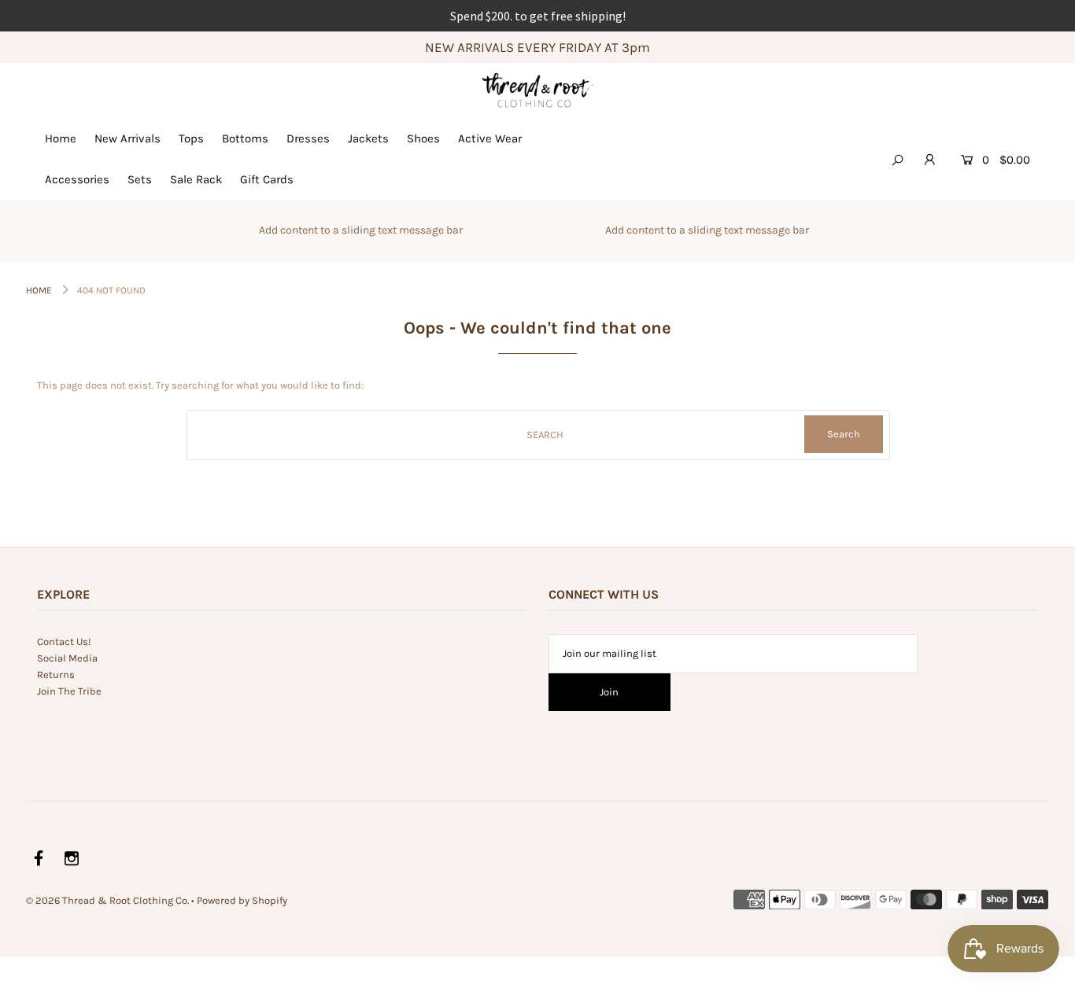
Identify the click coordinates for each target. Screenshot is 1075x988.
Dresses (308, 138)
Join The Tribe (69, 691)
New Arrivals (127, 138)
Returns (56, 674)
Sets (139, 179)
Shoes (423, 138)
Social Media (67, 658)
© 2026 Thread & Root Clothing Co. (107, 900)
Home (60, 138)
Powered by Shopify (242, 900)
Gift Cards (267, 179)
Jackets (368, 138)
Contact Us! (64, 641)
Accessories (77, 179)
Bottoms (245, 138)
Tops (191, 138)
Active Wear (490, 138)
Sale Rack (196, 179)
